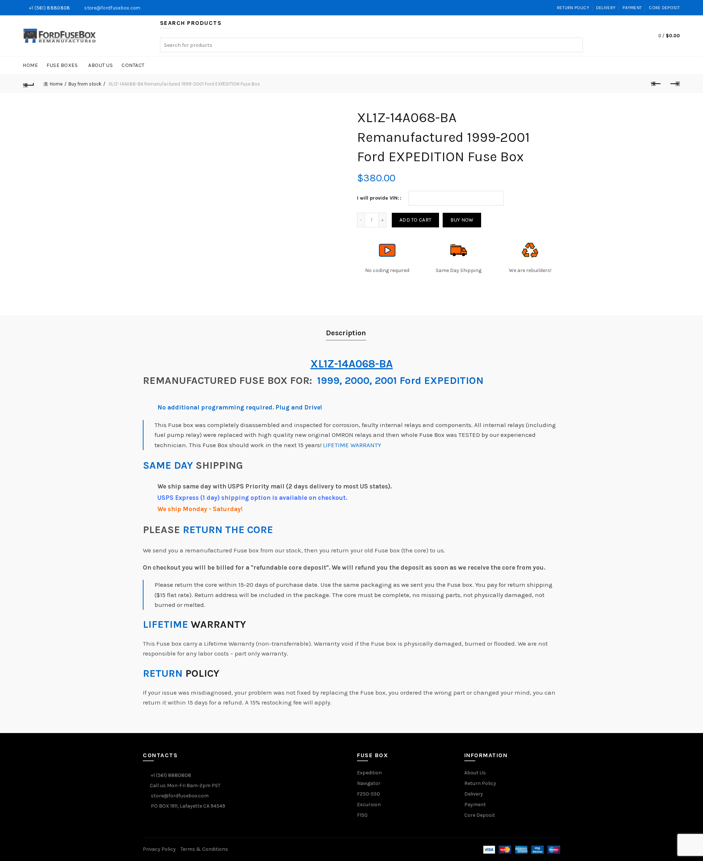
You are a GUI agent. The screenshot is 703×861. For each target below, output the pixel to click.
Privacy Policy (159, 849)
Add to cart (415, 220)
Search (575, 45)
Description (346, 333)
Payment (632, 7)
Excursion (369, 804)
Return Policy (573, 7)
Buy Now (461, 220)
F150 (362, 815)
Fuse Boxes (62, 65)
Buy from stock (84, 84)
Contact (133, 65)
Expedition (369, 773)
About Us (100, 65)
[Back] (28, 84)
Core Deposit (664, 7)
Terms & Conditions (204, 849)
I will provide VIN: (378, 198)
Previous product (656, 84)
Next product (674, 84)
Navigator (368, 783)
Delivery (605, 7)
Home (30, 65)
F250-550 (368, 794)
